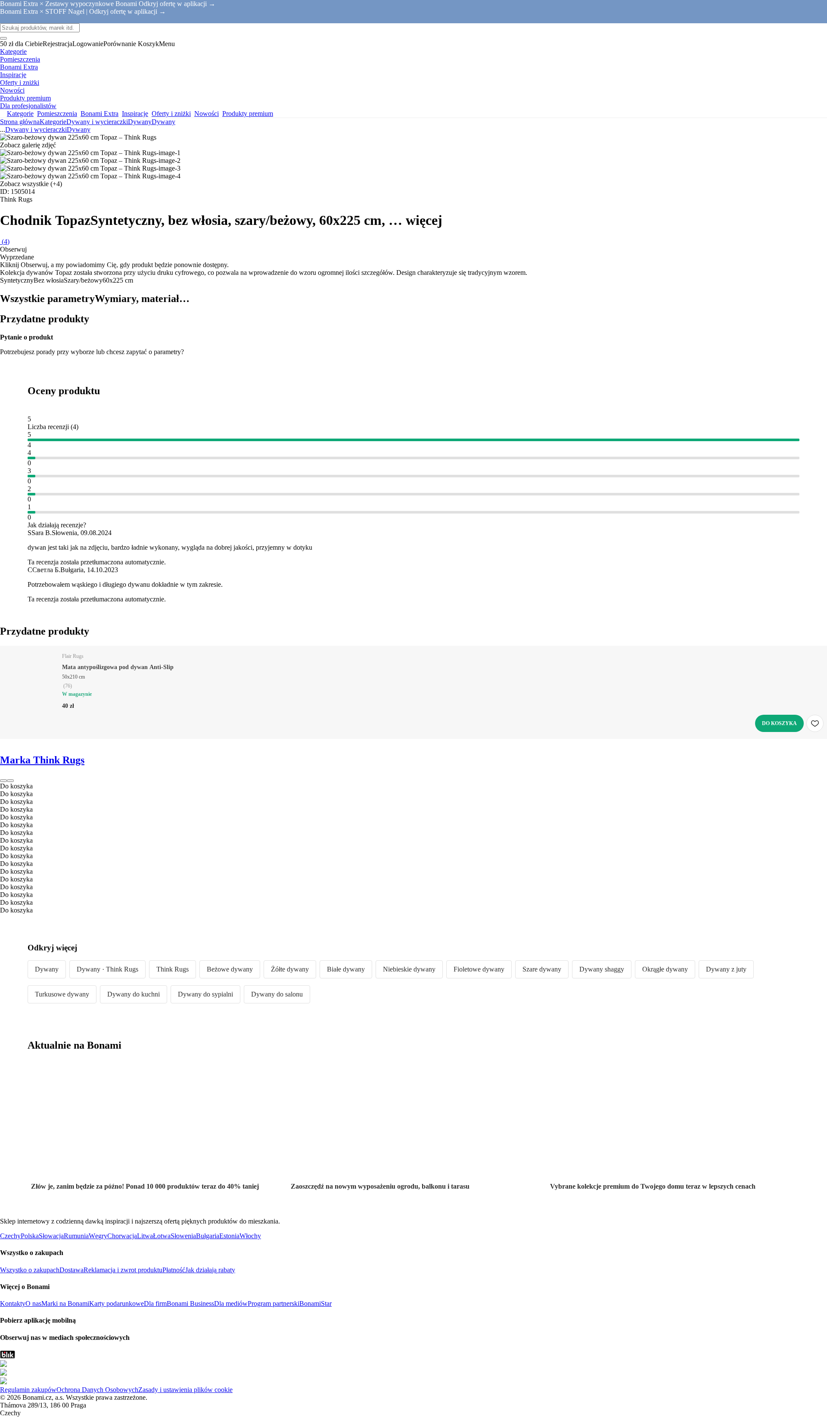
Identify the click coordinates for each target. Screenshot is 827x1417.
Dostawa (71, 1270)
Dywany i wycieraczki (97, 121)
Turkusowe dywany (62, 994)
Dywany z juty (726, 969)
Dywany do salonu (277, 994)
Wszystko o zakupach (29, 1270)
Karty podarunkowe (116, 1303)
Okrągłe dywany (665, 969)
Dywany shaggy (601, 969)
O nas (33, 1303)
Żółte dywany (290, 969)
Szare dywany (541, 969)
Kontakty (12, 1303)
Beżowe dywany (230, 969)
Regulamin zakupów (28, 1389)
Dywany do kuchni (133, 994)
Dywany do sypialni (205, 994)
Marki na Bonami (65, 1303)
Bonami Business (190, 1303)
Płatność (173, 1270)
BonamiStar (315, 1303)
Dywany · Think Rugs (107, 969)
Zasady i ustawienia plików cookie (185, 1389)
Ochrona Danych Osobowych (97, 1389)
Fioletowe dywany (479, 969)
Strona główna (20, 121)
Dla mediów (231, 1303)
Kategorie (53, 121)
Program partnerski (273, 1303)
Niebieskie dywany (409, 969)
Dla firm (155, 1303)
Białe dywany (346, 969)
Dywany (163, 121)
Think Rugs (172, 969)
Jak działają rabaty (210, 1270)
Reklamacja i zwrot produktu (123, 1270)
